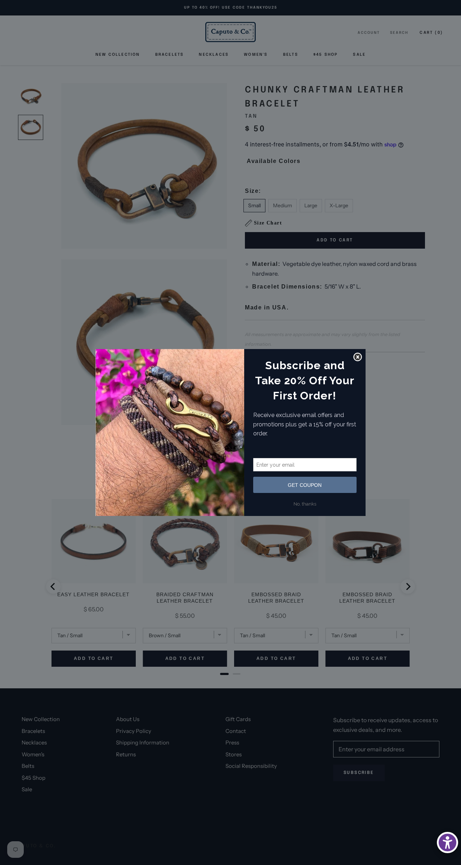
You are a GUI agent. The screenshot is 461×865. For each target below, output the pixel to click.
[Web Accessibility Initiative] (447, 842)
